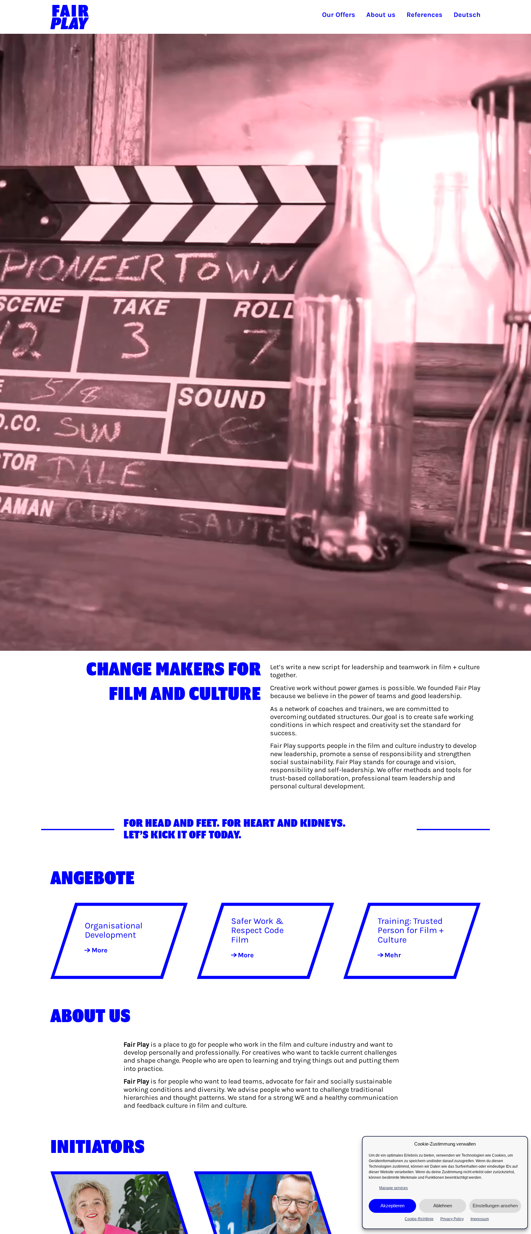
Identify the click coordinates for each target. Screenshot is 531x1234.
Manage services (393, 1188)
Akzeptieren (392, 1206)
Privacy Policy (452, 1219)
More (100, 950)
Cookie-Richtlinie (419, 1219)
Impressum (479, 1219)
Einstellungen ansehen (495, 1206)
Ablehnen (442, 1206)
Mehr (392, 955)
